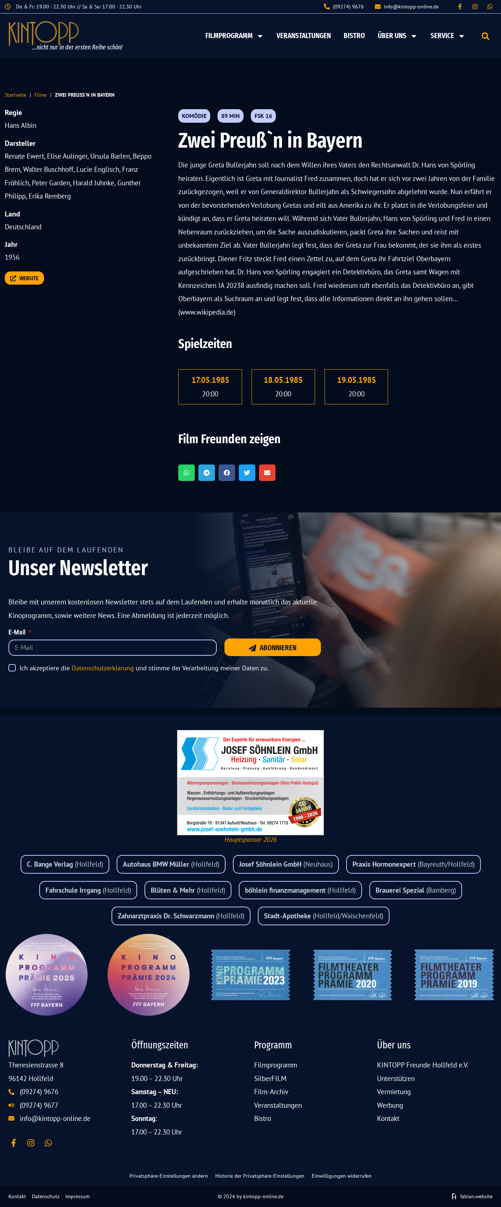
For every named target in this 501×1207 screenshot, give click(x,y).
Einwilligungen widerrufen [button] (342, 1176)
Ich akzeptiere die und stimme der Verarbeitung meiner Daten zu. (143, 668)
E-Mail (17, 632)
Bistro (354, 35)
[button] (485, 36)
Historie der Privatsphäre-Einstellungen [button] (259, 1176)
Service (442, 35)
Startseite (15, 94)
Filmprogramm (229, 35)
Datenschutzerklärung (103, 668)
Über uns (392, 35)
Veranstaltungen (304, 35)
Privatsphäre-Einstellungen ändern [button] (168, 1176)
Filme (40, 94)
